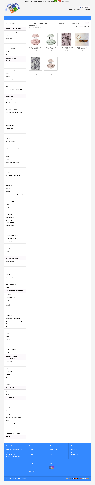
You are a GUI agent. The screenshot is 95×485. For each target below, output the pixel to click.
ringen (7, 51)
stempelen (8, 188)
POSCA (7, 333)
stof (7, 86)
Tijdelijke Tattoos (10, 225)
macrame (8, 274)
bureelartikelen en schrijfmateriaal (12, 357)
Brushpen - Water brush (11, 349)
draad (7, 73)
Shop (7, 394)
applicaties (8, 63)
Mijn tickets (73, 452)
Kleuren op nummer (10, 312)
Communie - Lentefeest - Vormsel (13, 417)
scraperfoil (8, 178)
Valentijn (8, 414)
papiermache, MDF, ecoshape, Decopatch (13, 148)
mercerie (8, 76)
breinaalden (9, 38)
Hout (7, 122)
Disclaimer (31, 452)
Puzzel (7, 166)
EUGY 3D (8, 232)
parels (7, 281)
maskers (8, 132)
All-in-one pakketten (10, 48)
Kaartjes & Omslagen (11, 381)
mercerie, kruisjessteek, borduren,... (13, 59)
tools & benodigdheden (11, 201)
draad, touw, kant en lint (11, 119)
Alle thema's (10, 398)
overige (8, 92)
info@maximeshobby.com (14, 456)
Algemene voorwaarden (34, 451)
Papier (7, 326)
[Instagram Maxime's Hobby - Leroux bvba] (52, 467)
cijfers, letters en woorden (12, 109)
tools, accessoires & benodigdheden (14, 89)
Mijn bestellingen (74, 451)
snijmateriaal (9, 185)
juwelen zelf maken (12, 258)
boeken (8, 67)
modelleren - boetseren (11, 135)
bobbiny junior (38, 27)
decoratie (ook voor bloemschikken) (14, 112)
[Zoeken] (7, 23)
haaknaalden (9, 45)
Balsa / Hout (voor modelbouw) (13, 309)
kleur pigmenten (10, 217)
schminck (8, 172)
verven (8, 204)
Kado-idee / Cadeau (10, 427)
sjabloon (8, 182)
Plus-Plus (8, 251)
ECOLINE (8, 339)
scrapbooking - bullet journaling (13, 175)
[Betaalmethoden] (67, 478)
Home (9, 18)
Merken (8, 437)
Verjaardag (8, 420)
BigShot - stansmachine (11, 102)
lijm (7, 271)
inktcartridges (9, 361)
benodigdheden (10, 261)
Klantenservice (81, 18)
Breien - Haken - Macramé (13, 29)
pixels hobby (9, 153)
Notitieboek (9, 377)
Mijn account (86, 9)
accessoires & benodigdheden (13, 32)
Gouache (8, 336)
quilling (8, 169)
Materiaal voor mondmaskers (13, 433)
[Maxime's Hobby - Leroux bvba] (23, 8)
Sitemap (51, 454)
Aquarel (8, 330)
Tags (33, 27)
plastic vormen (9, 156)
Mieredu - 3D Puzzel (10, 229)
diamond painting (10, 115)
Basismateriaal (9, 99)
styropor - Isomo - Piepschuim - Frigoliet (15, 195)
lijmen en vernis (9, 128)
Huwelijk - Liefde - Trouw (11, 423)
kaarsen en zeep (10, 125)
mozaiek (8, 138)
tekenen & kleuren (10, 297)
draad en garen (9, 41)
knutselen (9, 96)
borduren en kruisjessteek (12, 70)
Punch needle (9, 83)
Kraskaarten (9, 214)
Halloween (8, 407)
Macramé (8, 54)
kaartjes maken (9, 211)
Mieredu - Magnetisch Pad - (12, 235)
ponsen (8, 159)
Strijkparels (8, 248)
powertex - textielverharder (12, 162)
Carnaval (8, 430)
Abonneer (31, 471)
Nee (59, 1)
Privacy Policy (32, 454)
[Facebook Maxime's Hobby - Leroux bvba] (50, 467)
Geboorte (8, 410)
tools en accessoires (11, 284)
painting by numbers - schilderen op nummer (14, 304)
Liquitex (8, 352)
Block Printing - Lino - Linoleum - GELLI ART (14, 322)
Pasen (7, 404)
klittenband (8, 245)
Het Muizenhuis (9, 241)
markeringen (9, 364)
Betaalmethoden (53, 449)
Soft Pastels (9, 343)
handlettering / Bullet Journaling (13, 318)
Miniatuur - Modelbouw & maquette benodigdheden (14, 221)
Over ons (63, 18)
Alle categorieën (46, 18)
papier (7, 144)
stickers (8, 191)
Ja (55, 1)
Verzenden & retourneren (55, 451)
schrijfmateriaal (9, 371)
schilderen (8, 294)
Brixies (7, 254)
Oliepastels (8, 346)
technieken (8, 198)
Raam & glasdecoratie (11, 238)
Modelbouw (9, 315)
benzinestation (11, 387)
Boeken (8, 35)
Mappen (8, 384)
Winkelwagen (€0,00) (75, 9)
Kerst (7, 401)
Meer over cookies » (66, 1)
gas (7, 391)
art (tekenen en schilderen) (14, 291)
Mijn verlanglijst (74, 454)
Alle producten (25, 18)
